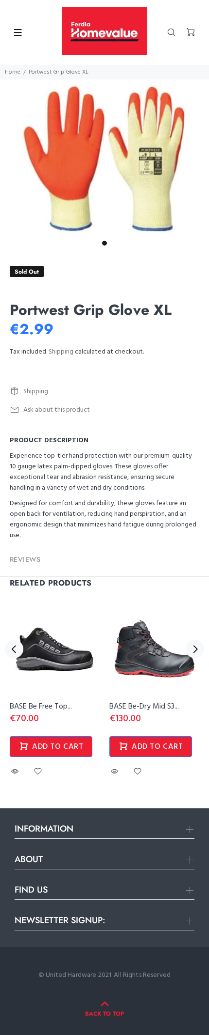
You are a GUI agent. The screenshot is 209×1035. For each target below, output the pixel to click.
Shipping (61, 351)
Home (12, 72)
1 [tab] (104, 243)
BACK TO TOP (104, 1013)
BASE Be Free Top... (41, 706)
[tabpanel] (104, 157)
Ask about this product (56, 410)
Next (195, 649)
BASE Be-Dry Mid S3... (144, 706)
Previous (14, 649)
